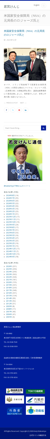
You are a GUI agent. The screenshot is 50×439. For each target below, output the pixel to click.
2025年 (9, 269)
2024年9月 (10, 256)
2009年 (9, 306)
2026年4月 (10, 206)
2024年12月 (11, 248)
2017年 (9, 290)
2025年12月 (11, 216)
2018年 (9, 287)
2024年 (9, 271)
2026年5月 (10, 203)
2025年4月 (10, 238)
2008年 (9, 309)
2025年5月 (10, 235)
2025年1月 (10, 246)
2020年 (9, 282)
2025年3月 (10, 240)
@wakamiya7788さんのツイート (17, 186)
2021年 (9, 279)
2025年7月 (10, 230)
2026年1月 (10, 214)
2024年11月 (11, 251)
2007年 (9, 311)
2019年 (9, 285)
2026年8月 (10, 195)
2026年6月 (10, 200)
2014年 (9, 298)
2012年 (9, 303)
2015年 (9, 295)
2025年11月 (11, 219)
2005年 (9, 317)
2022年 (9, 277)
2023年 (9, 274)
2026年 (9, 266)
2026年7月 (10, 198)
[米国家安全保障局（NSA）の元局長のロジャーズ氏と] (25, 64)
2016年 (9, 293)
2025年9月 (10, 224)
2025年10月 (11, 222)
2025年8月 (10, 227)
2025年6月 (10, 232)
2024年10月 (11, 254)
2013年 (9, 301)
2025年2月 (10, 243)
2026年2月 (10, 211)
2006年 (9, 314)
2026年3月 (10, 208)
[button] (43, 5)
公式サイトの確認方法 (37, 435)
